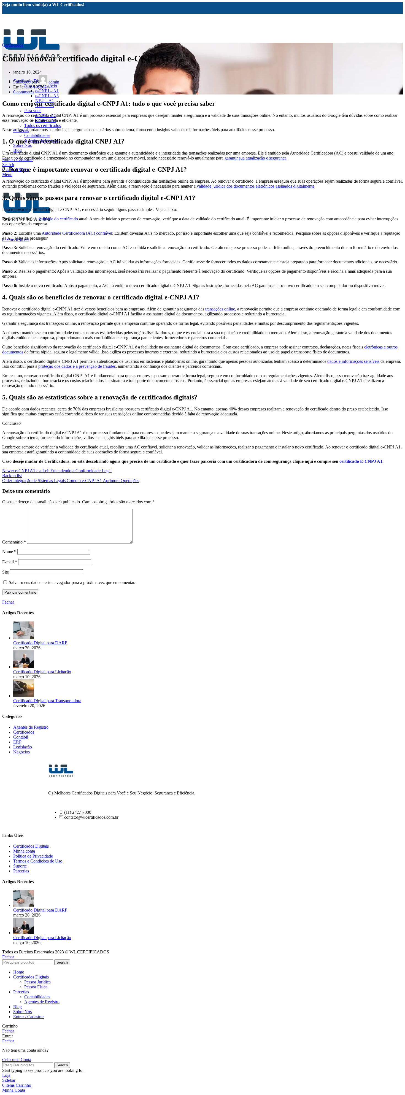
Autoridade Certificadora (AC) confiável (77, 233)
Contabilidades (37, 135)
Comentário (14, 542)
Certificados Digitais (31, 846)
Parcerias (21, 871)
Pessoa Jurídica (37, 982)
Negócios (21, 752)
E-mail (9, 561)
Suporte (20, 866)
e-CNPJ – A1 (47, 90)
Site (5, 572)
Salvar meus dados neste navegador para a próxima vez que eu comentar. (72, 582)
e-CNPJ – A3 (47, 95)
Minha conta (24, 851)
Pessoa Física (35, 987)
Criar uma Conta (16, 1059)
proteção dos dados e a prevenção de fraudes (77, 366)
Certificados (12, 45)
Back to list (12, 475)
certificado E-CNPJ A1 (360, 461)
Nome (9, 551)
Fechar (8, 602)
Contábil (20, 737)
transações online (220, 309)
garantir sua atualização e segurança (256, 158)
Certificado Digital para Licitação (42, 671)
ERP (17, 742)
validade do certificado (58, 219)
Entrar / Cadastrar (28, 1016)
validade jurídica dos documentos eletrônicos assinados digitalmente (255, 186)
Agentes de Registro (30, 727)
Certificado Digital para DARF (40, 642)
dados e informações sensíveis (353, 361)
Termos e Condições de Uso (37, 861)
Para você (32, 110)
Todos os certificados (42, 125)
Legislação (22, 747)
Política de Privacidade (33, 856)
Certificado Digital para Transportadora (47, 700)
